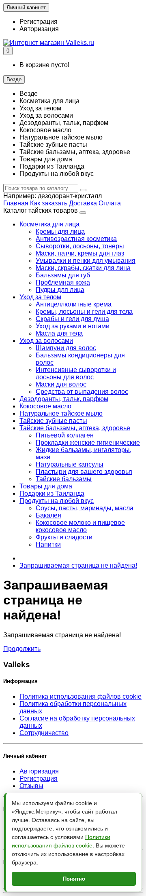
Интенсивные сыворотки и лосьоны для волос (76, 373)
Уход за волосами (46, 340)
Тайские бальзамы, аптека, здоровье (74, 428)
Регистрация (38, 21)
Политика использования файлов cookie (80, 696)
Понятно (74, 879)
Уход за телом (40, 297)
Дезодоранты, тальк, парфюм (63, 398)
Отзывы (31, 785)
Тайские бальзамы (64, 478)
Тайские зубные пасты (53, 420)
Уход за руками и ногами (73, 326)
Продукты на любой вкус (56, 500)
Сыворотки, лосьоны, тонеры (80, 246)
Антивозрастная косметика (76, 238)
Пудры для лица (60, 289)
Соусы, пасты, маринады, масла (84, 508)
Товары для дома (45, 486)
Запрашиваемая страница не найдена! (78, 565)
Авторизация (39, 28)
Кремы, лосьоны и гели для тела (84, 311)
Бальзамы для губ (63, 275)
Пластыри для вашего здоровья (84, 471)
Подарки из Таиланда (51, 493)
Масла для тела (59, 333)
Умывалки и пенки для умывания (85, 260)
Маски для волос (61, 384)
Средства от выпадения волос (82, 391)
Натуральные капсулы (69, 464)
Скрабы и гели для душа (72, 318)
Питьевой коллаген (65, 435)
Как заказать (48, 203)
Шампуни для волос (66, 347)
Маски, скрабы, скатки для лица (83, 267)
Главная (15, 203)
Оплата (110, 203)
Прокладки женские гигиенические (88, 442)
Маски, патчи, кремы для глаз (80, 253)
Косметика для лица (49, 224)
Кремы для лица (60, 231)
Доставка (83, 203)
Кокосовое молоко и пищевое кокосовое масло (80, 526)
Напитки (48, 544)
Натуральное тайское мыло (61, 413)
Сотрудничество (44, 732)
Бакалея (48, 515)
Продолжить (22, 648)
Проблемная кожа (63, 282)
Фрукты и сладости (64, 537)
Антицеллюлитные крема (74, 304)
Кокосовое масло (45, 406)
